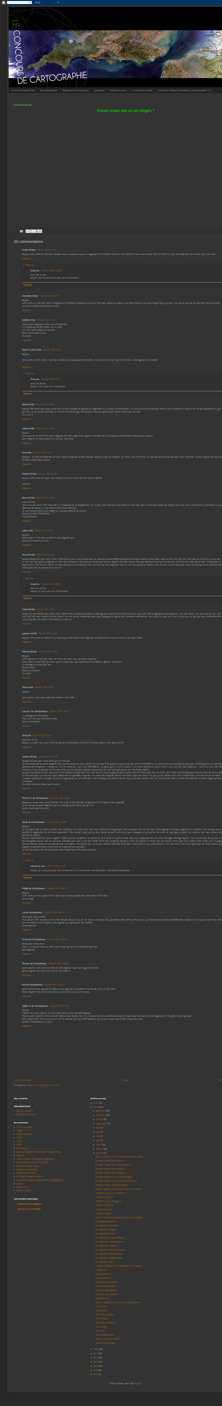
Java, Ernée (100, 1306)
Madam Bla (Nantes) (26, 1173)
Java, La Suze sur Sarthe (107, 1339)
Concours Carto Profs (23, 90)
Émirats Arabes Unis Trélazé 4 (110, 1169)
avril (98, 1140)
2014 (95, 1357)
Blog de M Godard (24, 1111)
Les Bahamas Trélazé (105, 1229)
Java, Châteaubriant (104, 1335)
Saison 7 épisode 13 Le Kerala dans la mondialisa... (119, 1266)
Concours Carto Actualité (29, 1209)
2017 (95, 1107)
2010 (95, 1374)
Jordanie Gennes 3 (104, 1197)
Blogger (138, 1383)
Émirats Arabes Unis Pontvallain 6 (111, 1185)
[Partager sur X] (34, 231)
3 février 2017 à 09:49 (57, 939)
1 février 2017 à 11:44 (48, 296)
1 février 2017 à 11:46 (47, 474)
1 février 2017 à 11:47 (45, 498)
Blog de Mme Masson (26, 1114)
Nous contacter (21, 1098)
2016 (96, 1349)
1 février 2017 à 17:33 (47, 756)
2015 (95, 1353)
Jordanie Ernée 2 (103, 1209)
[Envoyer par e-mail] (27, 231)
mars (99, 1145)
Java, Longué (101, 1326)
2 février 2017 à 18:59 (56, 822)
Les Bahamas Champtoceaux (108, 1254)
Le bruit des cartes (142, 90)
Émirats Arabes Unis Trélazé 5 (110, 1173)
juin (98, 1132)
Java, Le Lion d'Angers (105, 1343)
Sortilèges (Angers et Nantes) (30, 1176)
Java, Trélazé (101, 1318)
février (99, 1149)
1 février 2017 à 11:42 (46, 250)
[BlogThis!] (30, 231)
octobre (99, 1119)
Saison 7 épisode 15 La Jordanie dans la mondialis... (118, 1189)
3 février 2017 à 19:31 (59, 1006)
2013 (95, 1362)
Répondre (26, 258)
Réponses (29, 265)
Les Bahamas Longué (105, 1245)
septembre (101, 1123)
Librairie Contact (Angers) (28, 1166)
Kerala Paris (101, 1270)
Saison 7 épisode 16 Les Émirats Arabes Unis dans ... (120, 1156)
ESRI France (22, 1148)
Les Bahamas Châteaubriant (108, 1258)
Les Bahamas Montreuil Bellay (109, 1250)
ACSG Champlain (24, 1127)
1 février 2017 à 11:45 (42, 452)
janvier (99, 1153)
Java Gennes (101, 1310)
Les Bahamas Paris (104, 1262)
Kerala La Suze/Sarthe (106, 1290)
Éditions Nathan (23, 1190)
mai (98, 1136)
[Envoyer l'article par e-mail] (21, 231)
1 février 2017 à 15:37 (42, 735)
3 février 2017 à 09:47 (56, 888)
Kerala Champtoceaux (105, 1286)
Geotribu (20, 1155)
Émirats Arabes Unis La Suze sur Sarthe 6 (116, 1181)
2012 (96, 1366)
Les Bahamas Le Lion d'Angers (110, 1237)
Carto (19, 1141)
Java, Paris (100, 1331)
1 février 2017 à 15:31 (50, 379)
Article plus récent (23, 1080)
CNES (19, 1137)
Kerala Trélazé (102, 1298)
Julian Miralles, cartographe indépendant (35, 1159)
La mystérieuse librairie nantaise (32, 1162)
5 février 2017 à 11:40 (55, 866)
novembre (101, 1115)
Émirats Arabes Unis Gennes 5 (110, 1160)
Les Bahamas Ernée (104, 1233)
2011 (95, 1370)
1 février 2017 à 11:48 (47, 633)
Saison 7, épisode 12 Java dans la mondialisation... (118, 1302)
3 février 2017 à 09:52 (54, 984)
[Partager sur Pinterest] (40, 231)
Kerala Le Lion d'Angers (106, 1294)
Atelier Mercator (24, 1134)
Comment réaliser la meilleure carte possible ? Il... (184, 90)
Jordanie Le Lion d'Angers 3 (108, 1201)
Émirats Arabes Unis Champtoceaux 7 (113, 1165)
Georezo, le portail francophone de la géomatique (38, 1152)
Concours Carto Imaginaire (30, 1204)
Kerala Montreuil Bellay (106, 1282)
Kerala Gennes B (103, 1278)
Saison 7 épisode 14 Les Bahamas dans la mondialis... (119, 1217)
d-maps (20, 1183)
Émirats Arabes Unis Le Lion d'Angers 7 (114, 1177)
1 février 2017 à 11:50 (47, 651)
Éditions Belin (22, 1187)
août (98, 1128)
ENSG (19, 1145)
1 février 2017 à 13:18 (58, 711)
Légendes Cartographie (27, 1169)
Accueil (126, 1080)
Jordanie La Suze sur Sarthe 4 (109, 1193)
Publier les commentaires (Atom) (43, 1085)
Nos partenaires (48, 90)
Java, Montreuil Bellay (105, 1322)
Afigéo (19, 1131)
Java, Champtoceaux (104, 1314)
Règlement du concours (75, 90)
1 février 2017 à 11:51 (43, 687)
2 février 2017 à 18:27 (60, 798)
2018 (95, 1103)
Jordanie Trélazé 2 (104, 1205)
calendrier (99, 90)
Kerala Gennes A (103, 1274)
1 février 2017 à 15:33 (50, 584)
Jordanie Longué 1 (103, 1213)
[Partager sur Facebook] (37, 231)
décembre (101, 1111)
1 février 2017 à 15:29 (50, 270)
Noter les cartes (118, 90)
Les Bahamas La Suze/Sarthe (109, 1241)
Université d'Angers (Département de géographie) (39, 1180)
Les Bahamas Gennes (105, 1221)
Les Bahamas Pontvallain (107, 1225)
